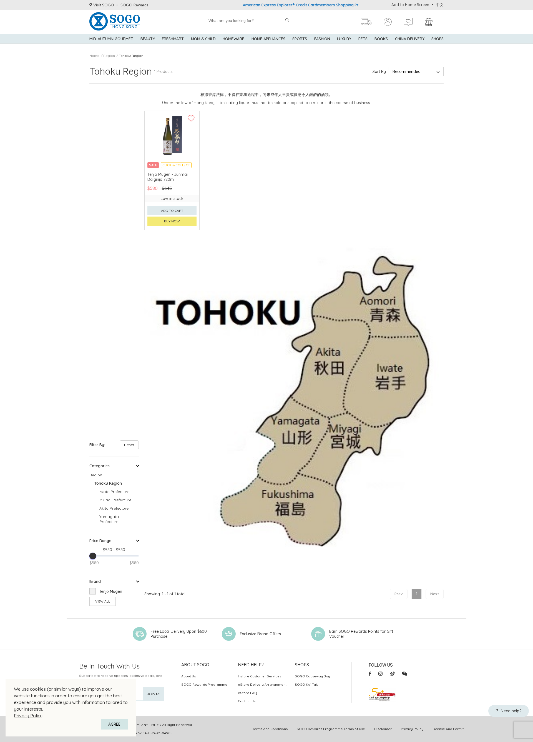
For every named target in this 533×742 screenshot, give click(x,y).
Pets (363, 38)
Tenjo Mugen (110, 591)
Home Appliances (268, 38)
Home (94, 56)
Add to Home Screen (410, 4)
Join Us (153, 694)
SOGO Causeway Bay (312, 676)
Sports (299, 38)
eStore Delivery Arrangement (262, 684)
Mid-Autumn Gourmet (111, 38)
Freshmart (173, 38)
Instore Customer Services (259, 676)
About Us (188, 676)
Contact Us (246, 701)
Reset (129, 444)
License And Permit (448, 729)
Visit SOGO (103, 4)
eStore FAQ (247, 693)
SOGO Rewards (134, 4)
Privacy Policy (28, 715)
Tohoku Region (131, 56)
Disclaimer (383, 729)
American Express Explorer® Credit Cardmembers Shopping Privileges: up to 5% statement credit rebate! (318, 4)
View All (102, 601)
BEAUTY (147, 38)
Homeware (233, 38)
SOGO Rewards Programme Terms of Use (331, 729)
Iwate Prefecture (114, 491)
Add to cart (172, 211)
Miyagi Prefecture (115, 499)
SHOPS (437, 38)
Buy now (172, 221)
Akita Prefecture (114, 508)
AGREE (114, 724)
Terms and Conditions (270, 729)
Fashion (322, 38)
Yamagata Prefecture (109, 519)
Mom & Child (203, 38)
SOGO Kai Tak (306, 684)
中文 (440, 4)
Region (109, 56)
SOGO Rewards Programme (204, 684)
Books (381, 38)
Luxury (344, 38)
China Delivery (409, 38)
